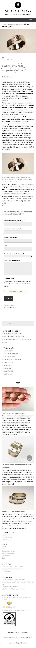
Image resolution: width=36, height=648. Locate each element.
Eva (13, 77)
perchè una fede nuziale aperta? (14, 68)
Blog (9, 24)
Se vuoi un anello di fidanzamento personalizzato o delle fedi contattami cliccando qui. (18, 582)
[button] (31, 20)
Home (4, 24)
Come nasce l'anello (8, 551)
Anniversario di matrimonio (13, 359)
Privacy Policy (6, 571)
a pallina (27, 135)
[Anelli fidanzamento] (18, 10)
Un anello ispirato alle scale (12, 333)
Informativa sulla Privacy (15, 291)
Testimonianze (8, 374)
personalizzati (10, 133)
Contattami (6, 556)
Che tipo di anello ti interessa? (14, 254)
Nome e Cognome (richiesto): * (14, 220)
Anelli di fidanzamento (11, 354)
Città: (5, 245)
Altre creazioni (8, 351)
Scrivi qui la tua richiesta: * (13, 260)
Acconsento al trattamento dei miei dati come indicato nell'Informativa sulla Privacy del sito (18, 284)
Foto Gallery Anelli (8, 553)
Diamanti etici (8, 365)
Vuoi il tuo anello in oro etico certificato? (15, 610)
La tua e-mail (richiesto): (12, 229)
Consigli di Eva (8, 362)
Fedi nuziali (16, 24)
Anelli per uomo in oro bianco (13, 512)
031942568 (8, 537)
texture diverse (7, 145)
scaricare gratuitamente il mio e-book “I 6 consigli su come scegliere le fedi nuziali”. (16, 201)
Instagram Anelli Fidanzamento (12, 569)
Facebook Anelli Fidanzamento (12, 566)
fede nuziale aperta (27, 184)
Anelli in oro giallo (9, 356)
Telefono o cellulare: (10, 237)
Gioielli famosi (8, 371)
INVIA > (8, 298)
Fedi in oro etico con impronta (14, 336)
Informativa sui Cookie (25, 637)
